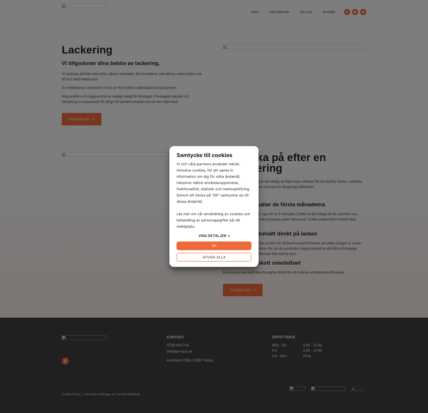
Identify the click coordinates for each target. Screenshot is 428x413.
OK (214, 245)
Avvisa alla (214, 257)
